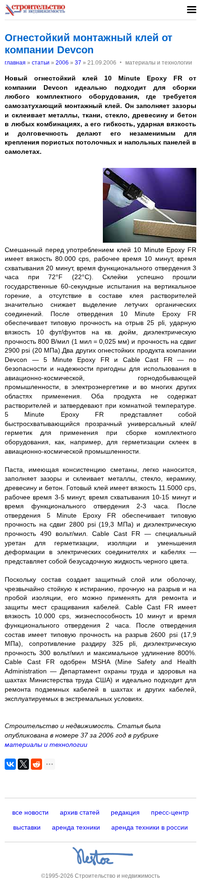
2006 (62, 62)
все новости (30, 812)
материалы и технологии (46, 744)
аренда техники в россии (149, 827)
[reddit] (36, 764)
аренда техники (76, 827)
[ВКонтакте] (10, 764)
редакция (125, 812)
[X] (23, 764)
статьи (41, 62)
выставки (27, 827)
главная (15, 62)
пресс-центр (170, 812)
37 (78, 62)
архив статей (80, 812)
